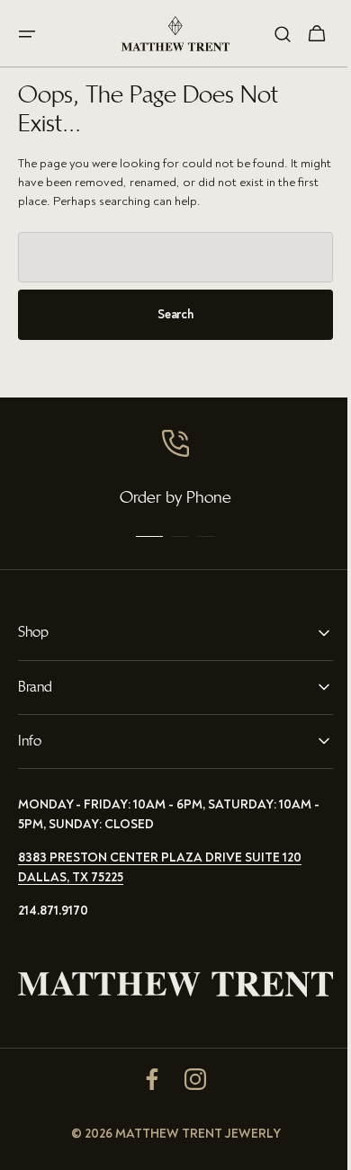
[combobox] (169, 257)
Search (168, 314)
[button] (27, 34)
